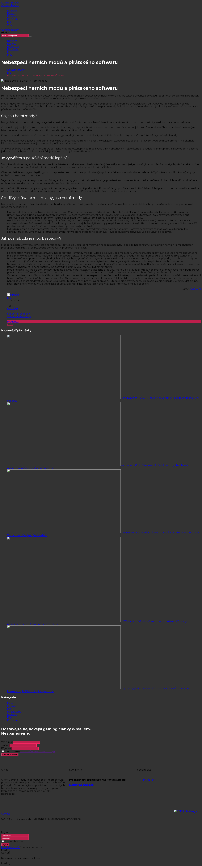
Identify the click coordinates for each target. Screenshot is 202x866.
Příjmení (6, 748)
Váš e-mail (7, 742)
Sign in (5, 844)
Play (9, 24)
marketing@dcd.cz (81, 785)
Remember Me (14, 841)
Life (9, 21)
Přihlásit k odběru (9, 754)
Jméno (5, 745)
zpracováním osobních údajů (37, 751)
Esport (11, 703)
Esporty (11, 13)
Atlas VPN (195, 289)
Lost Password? (10, 847)
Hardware (13, 16)
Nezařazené (14, 711)
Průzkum (12, 19)
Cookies (5, 813)
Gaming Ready (10, 2)
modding (12, 308)
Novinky (12, 10)
